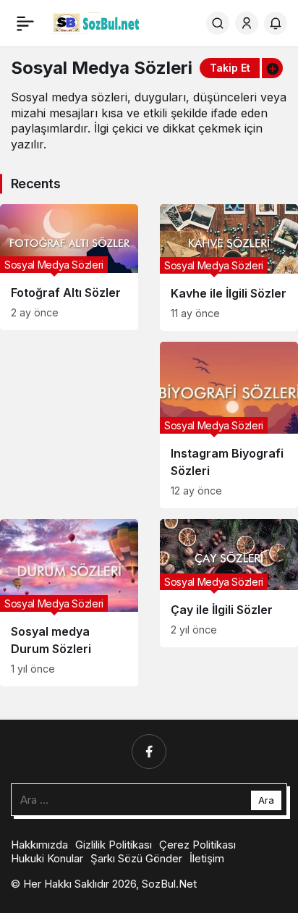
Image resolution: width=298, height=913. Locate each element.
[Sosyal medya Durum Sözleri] (69, 602)
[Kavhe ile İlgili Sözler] (229, 267)
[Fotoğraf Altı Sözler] (69, 266)
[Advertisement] (69, 396)
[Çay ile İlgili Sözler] (229, 583)
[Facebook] (149, 751)
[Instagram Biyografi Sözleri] (229, 425)
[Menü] (25, 23)
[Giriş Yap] (246, 23)
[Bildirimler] (275, 23)
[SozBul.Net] (96, 21)
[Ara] (217, 23)
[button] (272, 68)
